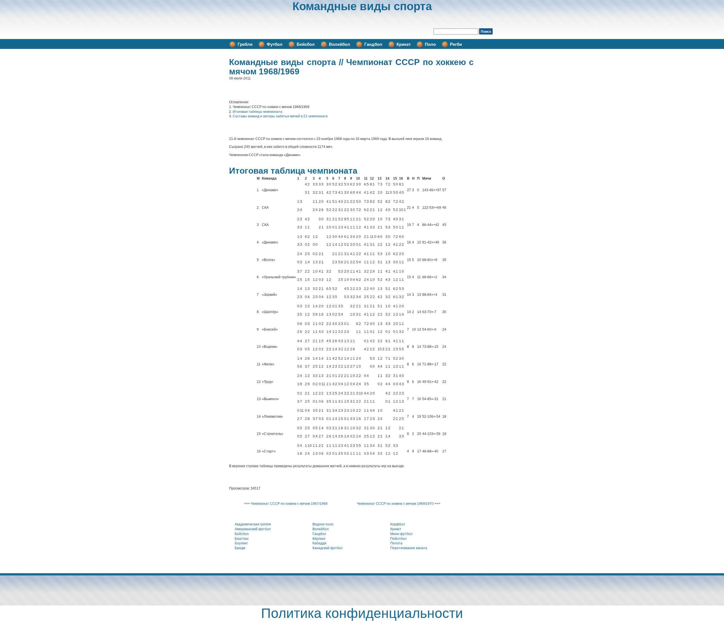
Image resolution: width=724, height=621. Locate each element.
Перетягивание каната (408, 548)
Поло (430, 44)
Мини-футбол (401, 534)
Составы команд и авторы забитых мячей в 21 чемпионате (280, 116)
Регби (456, 44)
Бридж (240, 548)
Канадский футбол (327, 548)
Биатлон (242, 539)
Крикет (404, 44)
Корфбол (397, 524)
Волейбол (339, 44)
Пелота (396, 543)
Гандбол (373, 44)
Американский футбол (253, 529)
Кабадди (319, 543)
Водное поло (323, 524)
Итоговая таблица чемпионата (257, 112)
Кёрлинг (319, 539)
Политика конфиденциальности (362, 613)
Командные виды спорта (362, 6)
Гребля (245, 44)
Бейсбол (306, 44)
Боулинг (241, 543)
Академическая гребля (253, 524)
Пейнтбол (398, 539)
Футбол (275, 44)
